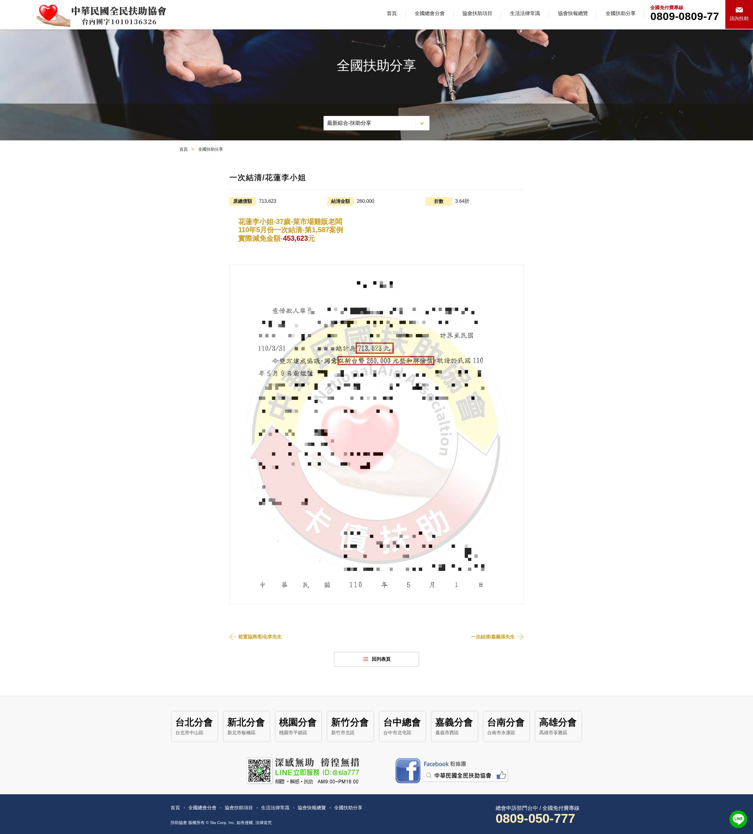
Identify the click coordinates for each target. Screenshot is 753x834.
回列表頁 (381, 659)
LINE (738, 819)
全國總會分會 (430, 13)
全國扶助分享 (621, 13)
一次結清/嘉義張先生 (493, 636)
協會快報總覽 (573, 13)
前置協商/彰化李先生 (260, 636)
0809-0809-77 (684, 16)
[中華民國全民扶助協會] (84, 14)
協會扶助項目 (477, 13)
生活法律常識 (525, 13)
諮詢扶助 (739, 18)
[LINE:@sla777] (302, 771)
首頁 (392, 13)
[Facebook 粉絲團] (451, 771)
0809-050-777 (535, 818)
